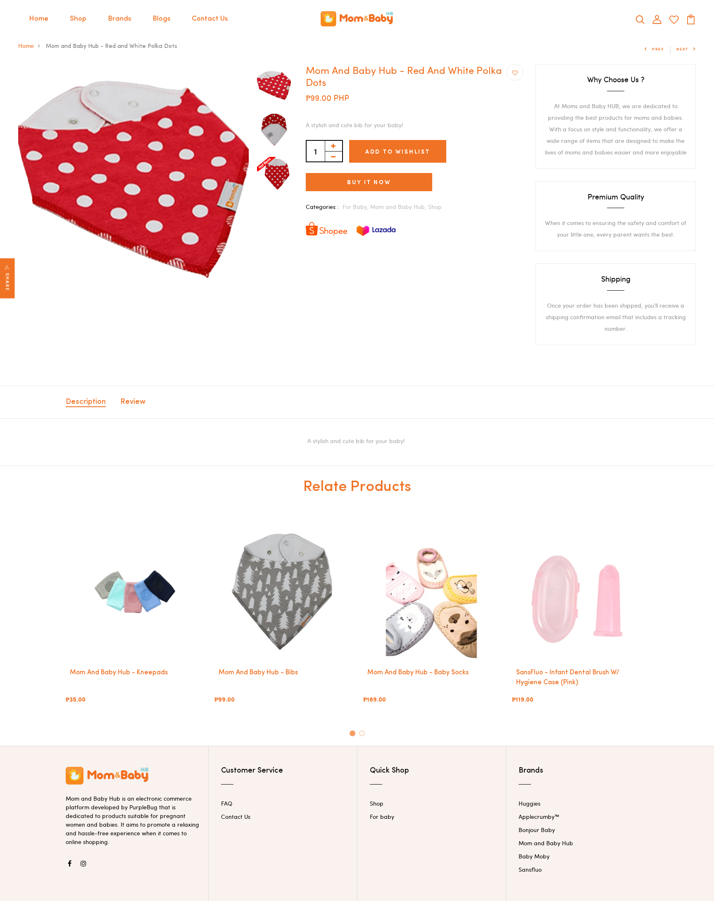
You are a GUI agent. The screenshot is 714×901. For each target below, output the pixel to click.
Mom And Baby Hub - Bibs (258, 672)
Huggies (529, 803)
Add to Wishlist (397, 151)
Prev (658, 49)
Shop (78, 18)
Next (682, 49)
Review (132, 402)
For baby (382, 816)
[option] (133, 179)
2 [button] (363, 734)
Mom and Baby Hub (546, 843)
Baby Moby (534, 856)
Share (7, 282)
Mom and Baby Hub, (399, 207)
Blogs (161, 18)
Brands (119, 18)
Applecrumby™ (539, 816)
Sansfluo (530, 869)
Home (38, 18)
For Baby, (356, 207)
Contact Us (210, 18)
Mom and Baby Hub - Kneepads (119, 672)
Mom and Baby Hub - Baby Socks (418, 672)
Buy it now (369, 182)
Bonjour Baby (537, 830)
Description (86, 402)
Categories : (322, 207)
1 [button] (353, 734)
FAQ (226, 803)
